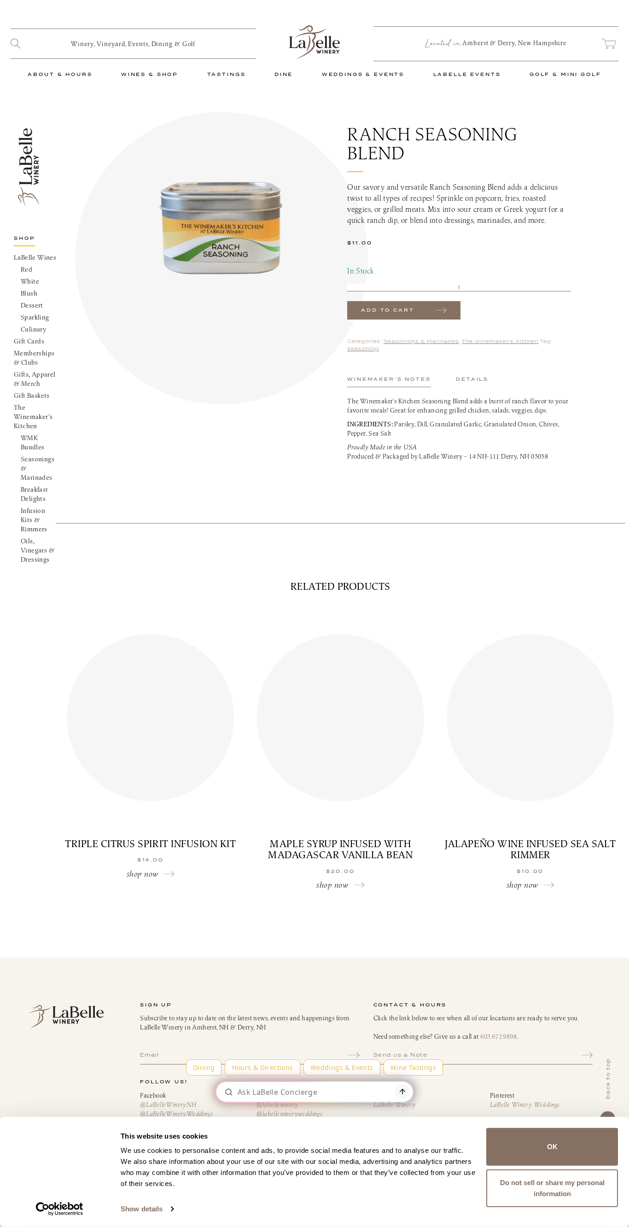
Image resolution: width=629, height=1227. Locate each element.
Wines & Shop (149, 74)
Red (26, 269)
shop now (142, 873)
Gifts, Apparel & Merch (35, 379)
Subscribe (354, 1055)
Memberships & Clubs (34, 357)
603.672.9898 (498, 1036)
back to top (608, 1078)
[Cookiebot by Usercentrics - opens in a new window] (59, 1209)
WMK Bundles (32, 442)
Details (472, 379)
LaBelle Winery (314, 42)
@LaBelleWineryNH (168, 1104)
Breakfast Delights (34, 494)
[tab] (389, 379)
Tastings (226, 74)
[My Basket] (608, 44)
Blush (29, 293)
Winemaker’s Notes (389, 379)
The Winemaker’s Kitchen (33, 416)
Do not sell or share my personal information (552, 1187)
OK (552, 1147)
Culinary (33, 329)
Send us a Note (400, 1055)
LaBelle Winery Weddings (525, 1104)
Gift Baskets (32, 395)
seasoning (363, 349)
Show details (142, 1209)
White (30, 281)
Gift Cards (29, 341)
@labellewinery (277, 1104)
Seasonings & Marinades (37, 468)
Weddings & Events (363, 74)
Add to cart (387, 310)
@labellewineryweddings (289, 1114)
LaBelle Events (467, 74)
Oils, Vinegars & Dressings (37, 550)
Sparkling (35, 317)
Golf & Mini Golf (565, 74)
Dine (283, 74)
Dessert (32, 305)
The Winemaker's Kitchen (500, 341)
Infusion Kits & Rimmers (34, 519)
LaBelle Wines (35, 257)
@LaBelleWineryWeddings (176, 1114)
